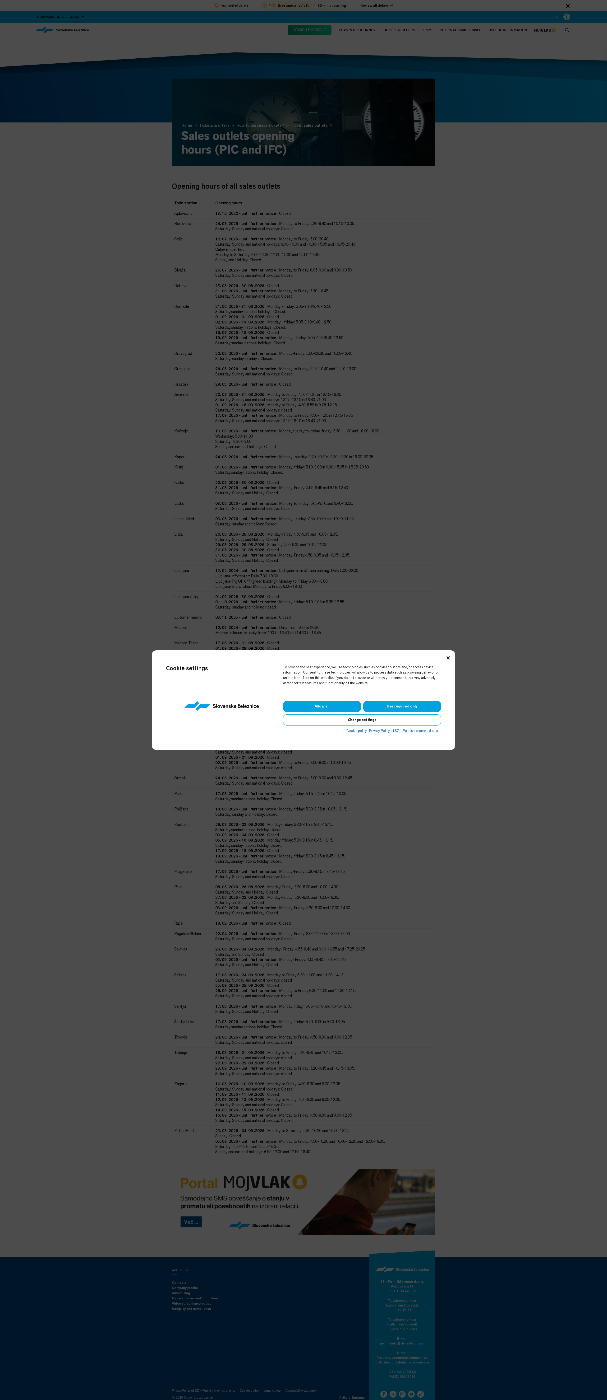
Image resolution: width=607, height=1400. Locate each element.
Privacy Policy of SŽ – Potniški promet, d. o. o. (404, 730)
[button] (448, 657)
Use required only (402, 706)
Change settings (362, 719)
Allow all (322, 706)
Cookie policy (356, 730)
